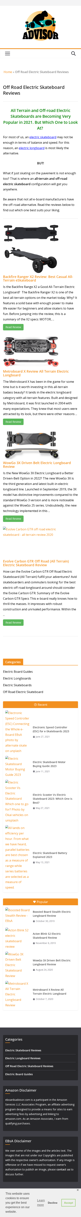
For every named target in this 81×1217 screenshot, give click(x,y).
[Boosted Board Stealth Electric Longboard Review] (17, 915)
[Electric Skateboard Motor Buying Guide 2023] (17, 767)
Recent (42, 705)
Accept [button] (68, 1202)
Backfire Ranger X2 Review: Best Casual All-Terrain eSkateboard (38, 278)
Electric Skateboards (17, 685)
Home (8, 72)
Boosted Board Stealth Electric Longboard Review (52, 913)
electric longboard (31, 148)
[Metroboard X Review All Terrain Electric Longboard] (17, 994)
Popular (42, 902)
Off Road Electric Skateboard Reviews (29, 1066)
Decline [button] (52, 1202)
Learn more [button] (41, 1202)
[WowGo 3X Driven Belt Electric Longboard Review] (17, 965)
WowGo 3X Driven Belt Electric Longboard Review (37, 465)
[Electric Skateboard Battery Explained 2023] (17, 857)
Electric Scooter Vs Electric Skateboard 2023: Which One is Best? (52, 798)
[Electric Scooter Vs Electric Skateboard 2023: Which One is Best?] (17, 801)
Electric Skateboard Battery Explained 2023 (50, 855)
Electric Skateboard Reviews (23, 1050)
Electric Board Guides (18, 672)
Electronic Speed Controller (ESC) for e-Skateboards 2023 (51, 729)
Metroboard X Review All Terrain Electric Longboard (36, 373)
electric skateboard (42, 137)
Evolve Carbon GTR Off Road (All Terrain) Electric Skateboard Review (36, 563)
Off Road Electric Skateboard (23, 692)
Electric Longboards (17, 678)
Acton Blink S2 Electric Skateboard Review (47, 935)
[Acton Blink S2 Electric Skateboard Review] (17, 938)
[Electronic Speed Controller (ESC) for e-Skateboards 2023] (17, 731)
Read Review (13, 327)
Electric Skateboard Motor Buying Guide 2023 (49, 764)
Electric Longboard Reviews (22, 1058)
